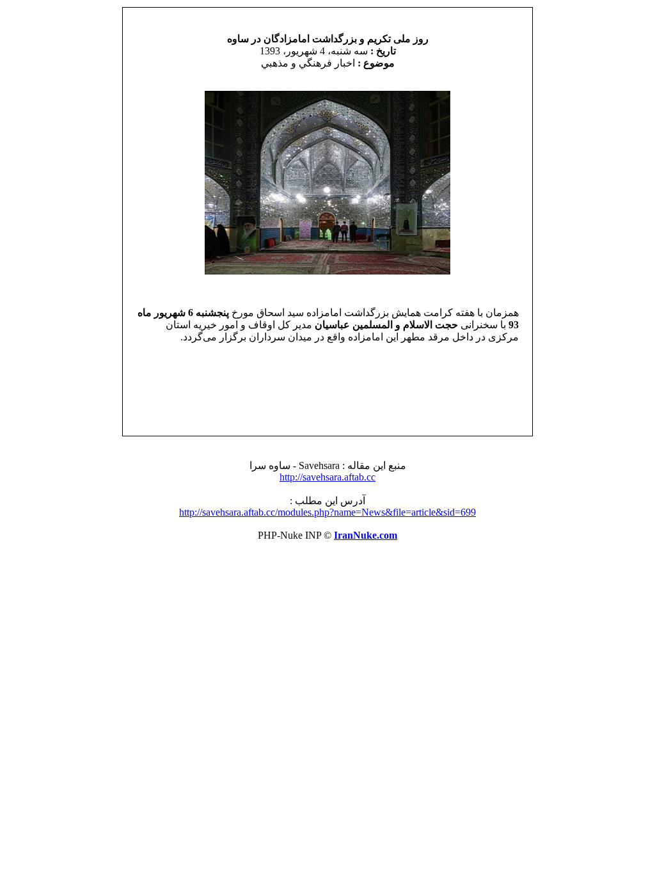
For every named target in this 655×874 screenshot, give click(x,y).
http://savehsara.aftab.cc (327, 477)
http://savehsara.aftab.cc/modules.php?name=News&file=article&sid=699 (327, 512)
